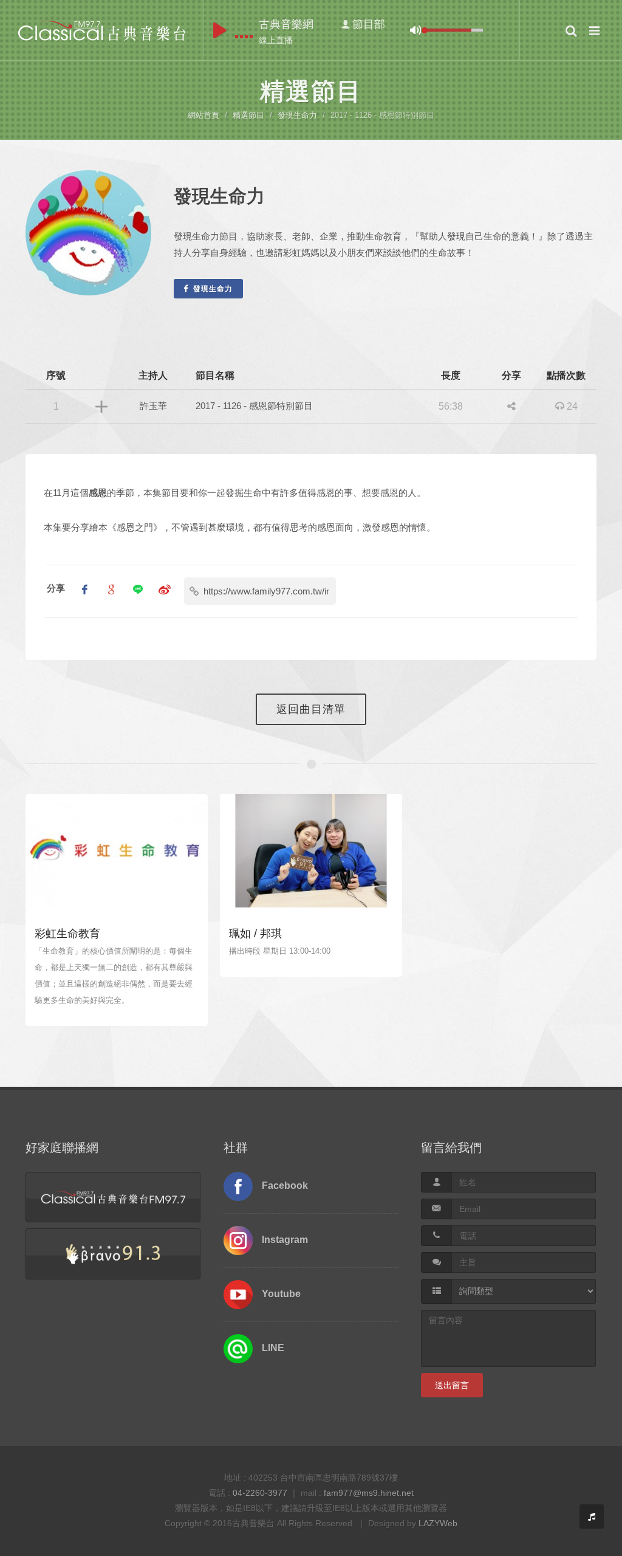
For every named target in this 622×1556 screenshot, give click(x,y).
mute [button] (415, 30)
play (219, 30)
